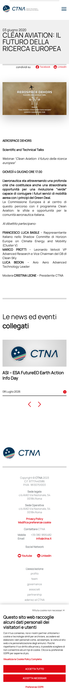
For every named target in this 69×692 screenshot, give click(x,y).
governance (34, 584)
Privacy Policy (34, 519)
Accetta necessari (34, 678)
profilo (35, 573)
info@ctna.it (43, 538)
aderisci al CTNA (35, 600)
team (34, 579)
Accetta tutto (34, 668)
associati (34, 589)
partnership (34, 594)
